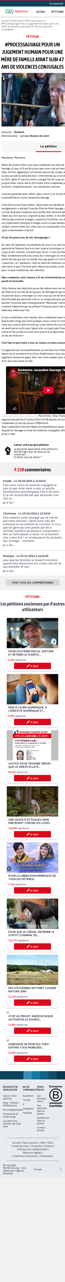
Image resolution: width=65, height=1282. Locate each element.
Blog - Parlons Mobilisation (10, 1160)
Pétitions (17, 20)
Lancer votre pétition (10, 1153)
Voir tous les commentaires (32, 582)
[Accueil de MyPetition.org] (16, 12)
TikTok (27, 1156)
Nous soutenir (30, 1199)
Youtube (27, 1169)
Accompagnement (13, 1166)
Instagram (28, 1164)
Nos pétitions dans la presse (42, 1165)
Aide (42, 1199)
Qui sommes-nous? (42, 1155)
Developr (8, 1229)
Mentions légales (32, 1209)
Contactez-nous (19, 1202)
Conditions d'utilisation (25, 1212)
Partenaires (46, 1212)
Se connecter (56, 3)
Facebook (28, 1152)
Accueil (40, 11)
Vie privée (36, 1202)
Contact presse (41, 1185)
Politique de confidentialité (32, 1205)
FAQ (49, 1199)
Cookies (48, 1202)
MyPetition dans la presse (43, 1177)
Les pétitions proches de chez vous (12, 1180)
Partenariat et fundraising (10, 1171)
